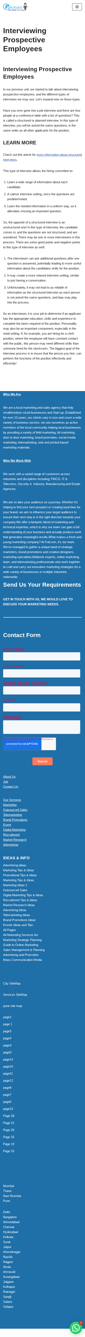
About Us (9, 776)
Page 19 (8, 1144)
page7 (7, 1094)
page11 (8, 1073)
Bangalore (10, 1217)
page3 (7, 1045)
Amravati (9, 1272)
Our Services (12, 800)
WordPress (37, 1333)
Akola (7, 1267)
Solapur (8, 1306)
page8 (7, 1087)
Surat (6, 1242)
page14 (8, 1059)
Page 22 (8, 1123)
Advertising (10, 844)
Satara (7, 1301)
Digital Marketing (14, 829)
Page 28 (8, 1116)
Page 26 (8, 1130)
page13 (8, 1108)
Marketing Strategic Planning (22, 940)
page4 (7, 1038)
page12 (8, 1080)
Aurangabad (11, 1276)
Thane (7, 1191)
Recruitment (11, 834)
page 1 (7, 1024)
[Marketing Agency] (15, 7)
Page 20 (8, 1151)
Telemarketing (12, 815)
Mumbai (8, 1186)
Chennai (8, 1227)
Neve (6, 1333)
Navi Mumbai (12, 1196)
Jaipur (7, 1247)
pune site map (12, 1006)
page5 (7, 1031)
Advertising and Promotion (21, 955)
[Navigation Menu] (77, 6)
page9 (7, 1052)
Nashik (8, 1257)
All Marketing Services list (20, 935)
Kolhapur (9, 1286)
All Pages (9, 930)
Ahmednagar (11, 1252)
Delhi (6, 1212)
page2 (7, 1017)
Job (5, 781)
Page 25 (8, 1137)
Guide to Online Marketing (20, 945)
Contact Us (10, 786)
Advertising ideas (14, 865)
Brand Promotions (15, 819)
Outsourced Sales (15, 810)
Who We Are (12, 394)
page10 (8, 1066)
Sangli (7, 1296)
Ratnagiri (9, 1291)
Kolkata (8, 1237)
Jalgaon (8, 1281)
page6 (7, 1101)
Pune (6, 1201)
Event (7, 824)
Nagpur (8, 1262)
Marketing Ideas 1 (15, 885)
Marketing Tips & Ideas (18, 870)
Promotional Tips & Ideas (20, 875)
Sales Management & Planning (24, 950)
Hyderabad (10, 1232)
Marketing (10, 805)
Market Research (15, 839)
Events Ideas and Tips (18, 925)
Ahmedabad (11, 1222)
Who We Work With (17, 460)
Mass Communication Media (22, 960)
